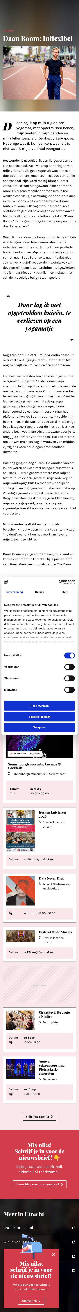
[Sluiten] (53, 1255)
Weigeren (39, 727)
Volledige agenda (37, 1117)
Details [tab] (39, 592)
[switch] (69, 667)
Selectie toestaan (40, 716)
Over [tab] (65, 592)
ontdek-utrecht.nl (18, 1228)
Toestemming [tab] (14, 592)
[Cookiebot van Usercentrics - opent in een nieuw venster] (59, 582)
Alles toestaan (39, 706)
